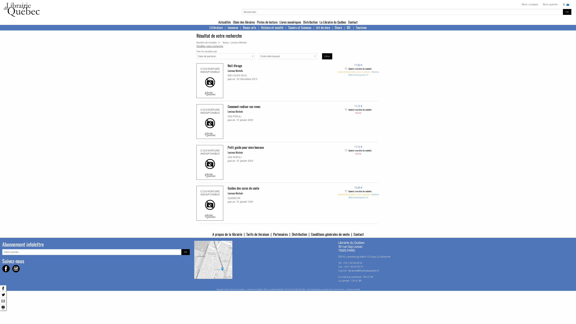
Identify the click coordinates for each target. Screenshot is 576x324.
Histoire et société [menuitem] (272, 27)
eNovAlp (356, 289)
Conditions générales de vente (330, 234)
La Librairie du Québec (333, 22)
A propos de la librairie (227, 234)
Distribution (310, 22)
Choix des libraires (244, 22)
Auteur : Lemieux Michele (235, 42)
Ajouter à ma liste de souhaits (360, 68)
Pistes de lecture (267, 22)
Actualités (224, 22)
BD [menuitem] (349, 27)
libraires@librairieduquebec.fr (363, 73)
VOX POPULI (234, 116)
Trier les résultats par (206, 51)
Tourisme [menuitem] (361, 27)
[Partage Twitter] (3, 294)
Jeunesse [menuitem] (233, 27)
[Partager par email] (3, 300)
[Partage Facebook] (3, 288)
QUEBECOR (234, 198)
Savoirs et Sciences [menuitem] (299, 27)
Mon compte (530, 4)
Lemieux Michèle (235, 71)
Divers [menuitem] (338, 27)
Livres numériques (290, 22)
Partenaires (280, 234)
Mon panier (550, 4)
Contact (353, 22)
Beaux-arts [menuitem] (249, 27)
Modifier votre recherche (209, 46)
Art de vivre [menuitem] (323, 27)
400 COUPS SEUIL (237, 75)
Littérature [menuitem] (216, 27)
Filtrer (327, 56)
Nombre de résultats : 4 (208, 42)
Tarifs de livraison (257, 234)
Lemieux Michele (235, 111)
